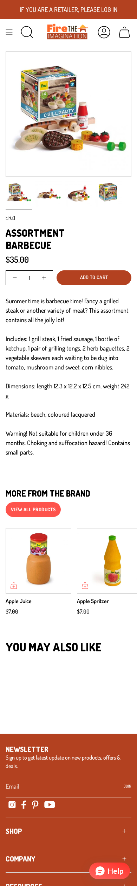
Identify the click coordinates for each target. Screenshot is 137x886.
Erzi (10, 217)
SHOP (14, 831)
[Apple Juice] (38, 561)
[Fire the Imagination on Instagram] (12, 804)
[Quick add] (13, 585)
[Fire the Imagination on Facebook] (23, 805)
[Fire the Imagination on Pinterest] (35, 805)
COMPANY (20, 858)
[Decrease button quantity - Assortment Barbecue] (15, 278)
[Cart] (124, 31)
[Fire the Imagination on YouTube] (49, 804)
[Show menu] (9, 31)
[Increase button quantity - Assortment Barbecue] (43, 278)
